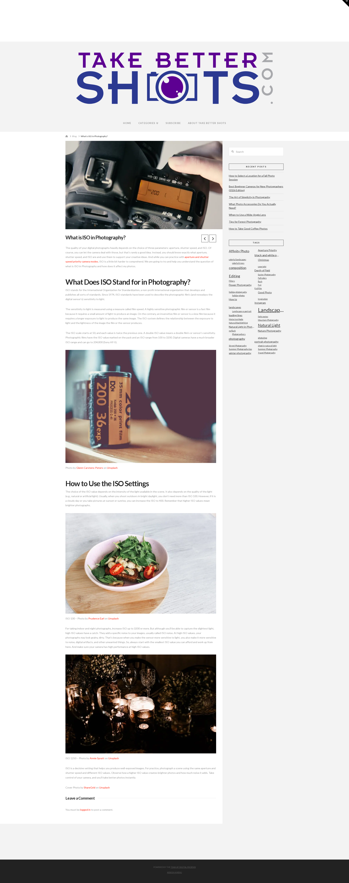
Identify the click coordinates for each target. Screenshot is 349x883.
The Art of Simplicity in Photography (249, 197)
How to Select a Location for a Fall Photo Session (252, 177)
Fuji (259, 285)
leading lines (235, 315)
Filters (232, 281)
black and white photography (267, 255)
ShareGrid (89, 787)
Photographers (239, 334)
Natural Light (269, 325)
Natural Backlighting (238, 323)
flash (260, 281)
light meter (263, 316)
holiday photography (238, 292)
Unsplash (112, 467)
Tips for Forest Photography (245, 221)
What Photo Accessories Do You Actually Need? (252, 205)
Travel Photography (266, 353)
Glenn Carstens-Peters (89, 467)
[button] (345, 3)
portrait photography (266, 341)
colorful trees (238, 263)
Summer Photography (267, 349)
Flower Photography (240, 285)
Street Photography (237, 345)
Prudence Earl (96, 618)
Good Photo (265, 292)
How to (233, 299)
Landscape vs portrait (241, 311)
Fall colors (262, 278)
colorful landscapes (237, 259)
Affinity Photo (239, 251)
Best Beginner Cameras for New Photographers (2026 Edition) (256, 188)
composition (237, 268)
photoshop (262, 338)
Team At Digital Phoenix (183, 867)
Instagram (260, 302)
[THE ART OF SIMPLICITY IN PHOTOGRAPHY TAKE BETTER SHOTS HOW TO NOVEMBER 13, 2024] (0, 20)
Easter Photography (267, 274)
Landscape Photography (271, 310)
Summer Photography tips (240, 349)
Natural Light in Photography (241, 326)
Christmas (263, 259)
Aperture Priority (267, 250)
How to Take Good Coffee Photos (248, 228)
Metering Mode (236, 319)
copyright (262, 266)
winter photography (240, 353)
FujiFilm (258, 288)
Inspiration (263, 299)
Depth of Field (262, 270)
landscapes (235, 307)
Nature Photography (269, 330)
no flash (232, 331)
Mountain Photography (268, 320)
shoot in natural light (267, 345)
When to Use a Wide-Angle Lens (247, 214)
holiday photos (238, 295)
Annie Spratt (97, 758)
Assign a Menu (174, 872)
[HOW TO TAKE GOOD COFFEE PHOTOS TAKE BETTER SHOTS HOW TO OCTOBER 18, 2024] (1, 20)
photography (237, 338)
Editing (234, 276)
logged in (85, 809)
